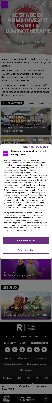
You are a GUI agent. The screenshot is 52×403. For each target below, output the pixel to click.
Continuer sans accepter (36, 146)
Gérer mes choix (26, 250)
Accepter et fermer (26, 240)
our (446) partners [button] (17, 160)
